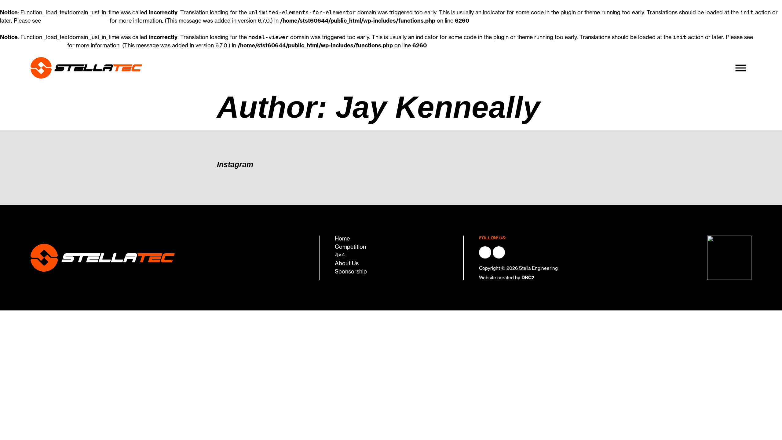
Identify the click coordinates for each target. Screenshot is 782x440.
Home (342, 239)
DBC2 (527, 277)
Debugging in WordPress (75, 20)
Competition (350, 247)
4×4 (340, 255)
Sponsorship (351, 272)
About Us (347, 263)
